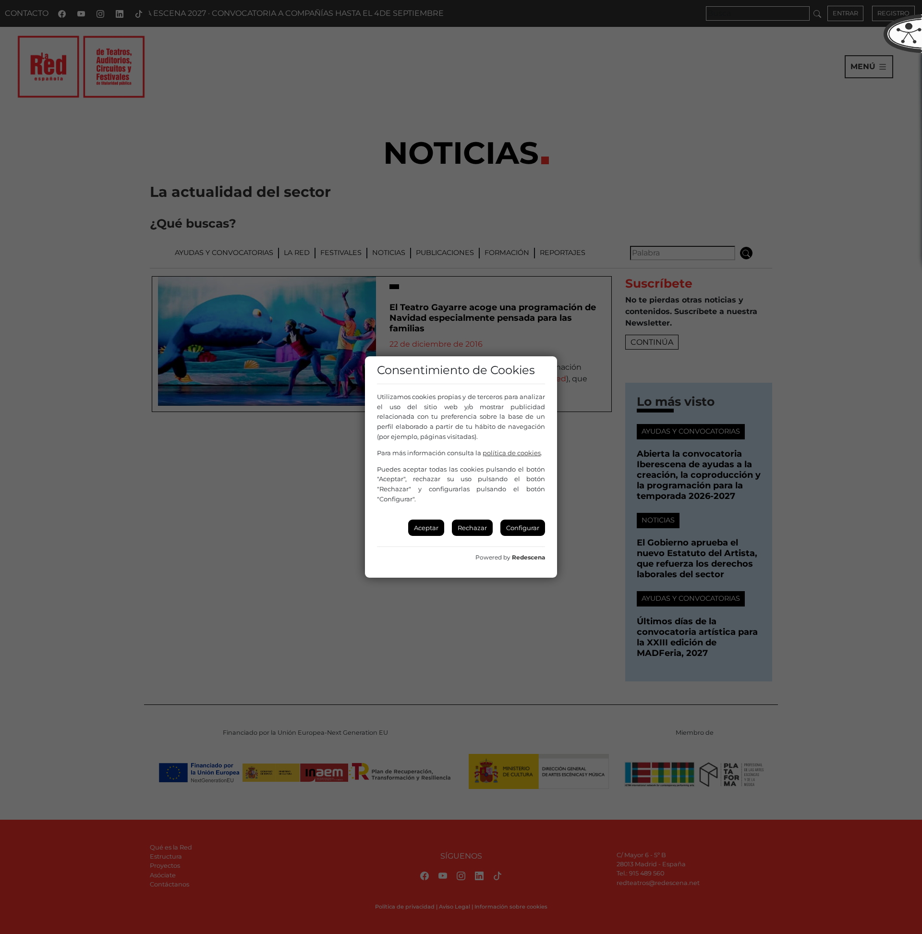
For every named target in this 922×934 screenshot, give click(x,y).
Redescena (528, 557)
